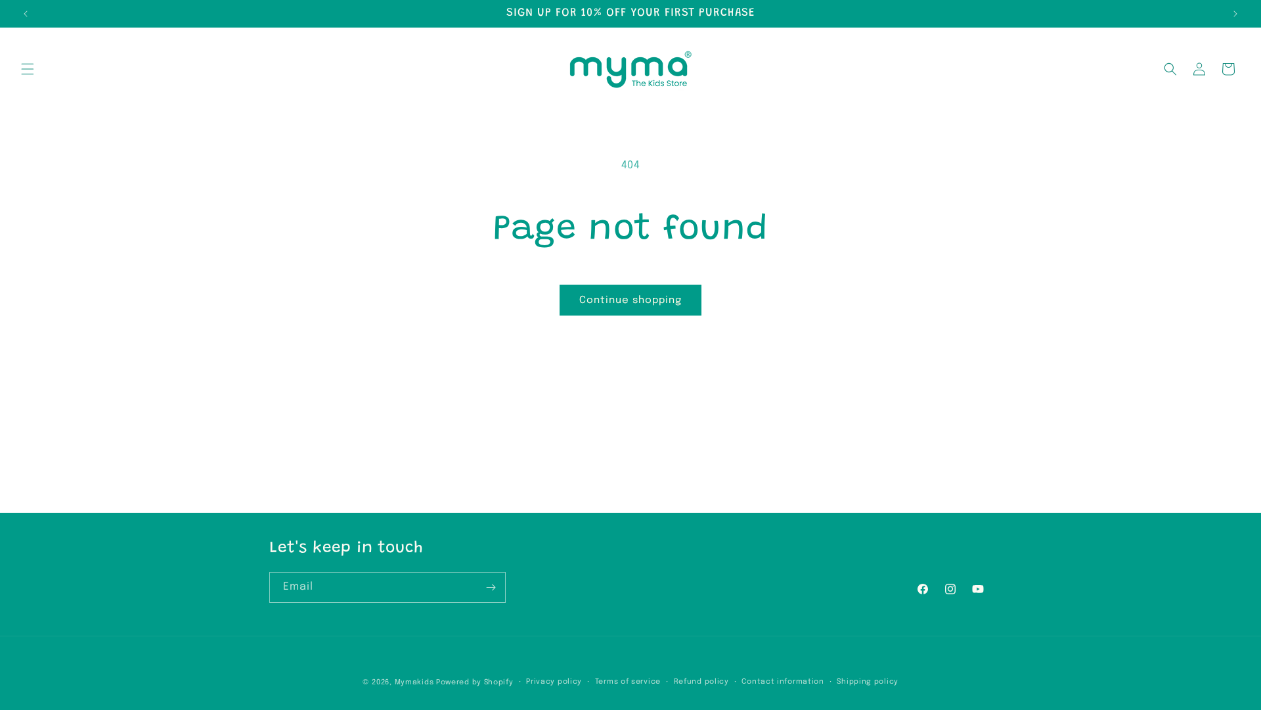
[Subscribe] (490, 587)
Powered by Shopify (475, 682)
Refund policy (701, 682)
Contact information (782, 682)
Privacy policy (554, 682)
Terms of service (628, 682)
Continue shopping (630, 300)
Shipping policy (867, 682)
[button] (27, 69)
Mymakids (414, 682)
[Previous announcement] (25, 13)
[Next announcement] (1235, 13)
